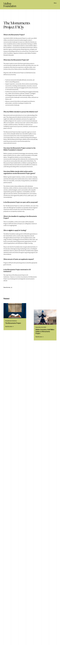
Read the (8, 326)
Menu (55, 3)
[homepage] (10, 4)
